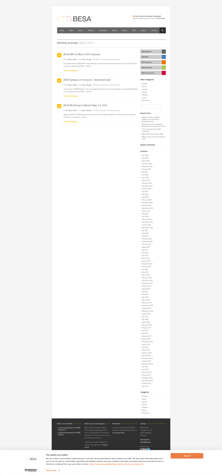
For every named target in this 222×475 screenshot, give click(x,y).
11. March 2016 (71, 85)
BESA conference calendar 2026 (152, 134)
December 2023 (147, 203)
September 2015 (147, 364)
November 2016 (147, 342)
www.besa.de (144, 439)
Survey (144, 98)
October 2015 (146, 361)
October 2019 (146, 286)
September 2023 (147, 208)
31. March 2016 (71, 59)
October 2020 (146, 266)
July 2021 (145, 250)
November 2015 (147, 358)
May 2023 (145, 214)
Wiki (134, 30)
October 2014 (146, 383)
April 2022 (145, 236)
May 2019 (145, 297)
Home (62, 30)
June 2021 (145, 253)
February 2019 (147, 303)
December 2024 (147, 186)
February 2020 (147, 278)
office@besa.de (145, 442)
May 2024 (145, 194)
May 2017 (145, 333)
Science (124, 30)
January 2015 (146, 375)
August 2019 (146, 289)
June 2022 (145, 233)
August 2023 (146, 211)
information (160, 18)
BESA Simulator (147, 68)
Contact (154, 30)
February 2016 (147, 353)
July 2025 (145, 172)
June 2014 (145, 386)
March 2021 (146, 258)
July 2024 (145, 191)
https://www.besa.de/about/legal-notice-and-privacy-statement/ (116, 464)
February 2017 (147, 336)
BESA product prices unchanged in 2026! (153, 138)
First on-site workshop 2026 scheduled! (151, 130)
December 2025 (147, 166)
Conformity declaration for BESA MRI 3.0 (69, 434)
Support (143, 30)
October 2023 (146, 205)
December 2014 (147, 378)
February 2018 (147, 325)
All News (145, 84)
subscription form (118, 433)
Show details (51, 470)
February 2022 (147, 239)
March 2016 (146, 350)
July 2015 (145, 367)
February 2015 (147, 372)
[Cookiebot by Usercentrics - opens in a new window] (31, 470)
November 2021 (147, 241)
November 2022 (147, 222)
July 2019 (145, 292)
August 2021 (146, 247)
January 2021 (146, 261)
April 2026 (145, 158)
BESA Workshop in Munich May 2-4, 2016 (85, 105)
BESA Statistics (147, 62)
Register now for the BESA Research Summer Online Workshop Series (150, 119)
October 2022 (146, 225)
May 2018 (145, 319)
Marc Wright (87, 59)
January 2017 (146, 339)
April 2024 (145, 197)
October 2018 (146, 308)
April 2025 (145, 177)
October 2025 (146, 169)
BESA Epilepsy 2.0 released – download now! (87, 79)
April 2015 (145, 369)
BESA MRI (145, 57)
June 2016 (145, 347)
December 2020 (147, 264)
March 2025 (146, 180)
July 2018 (145, 317)
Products (91, 30)
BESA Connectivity (148, 73)
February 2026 (147, 164)
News (71, 30)
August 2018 (146, 314)
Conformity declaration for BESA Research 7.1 (69, 429)
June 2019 (145, 294)
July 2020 (145, 269)
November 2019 (147, 283)
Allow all (186, 456)
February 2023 (147, 219)
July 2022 (145, 230)
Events (114, 30)
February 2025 (147, 183)
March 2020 (146, 275)
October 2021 (146, 244)
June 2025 (145, 175)
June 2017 (145, 330)
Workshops (146, 100)
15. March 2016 (71, 110)
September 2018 (147, 311)
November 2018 (147, 305)
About (80, 30)
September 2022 (147, 228)
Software (145, 95)
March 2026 (146, 161)
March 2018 (146, 322)
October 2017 (146, 328)
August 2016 (146, 344)
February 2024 (147, 200)
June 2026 (145, 155)
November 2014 (147, 381)
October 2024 (146, 189)
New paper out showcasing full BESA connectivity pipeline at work (153, 125)
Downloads (103, 30)
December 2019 (147, 280)
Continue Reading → (71, 70)
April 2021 (145, 255)
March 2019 (146, 300)
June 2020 (145, 272)
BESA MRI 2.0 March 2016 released (81, 54)
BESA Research (147, 52)
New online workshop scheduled (148, 16)
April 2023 (145, 216)
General (144, 89)
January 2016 (146, 355)
